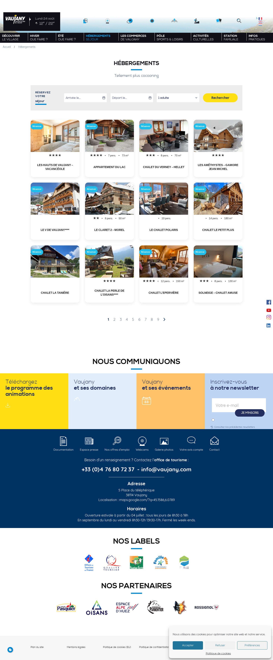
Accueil (7, 47)
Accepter (188, 645)
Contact (214, 449)
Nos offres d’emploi (117, 449)
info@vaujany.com (166, 469)
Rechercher (220, 98)
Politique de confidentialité (154, 647)
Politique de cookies (218, 653)
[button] (239, 21)
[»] (164, 319)
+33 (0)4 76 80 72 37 (109, 469)
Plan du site (37, 647)
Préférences (252, 645)
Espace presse (89, 449)
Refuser (220, 645)
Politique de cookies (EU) (117, 647)
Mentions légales (76, 647)
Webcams (142, 449)
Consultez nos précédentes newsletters (234, 427)
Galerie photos (164, 449)
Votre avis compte (191, 449)
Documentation (63, 449)
